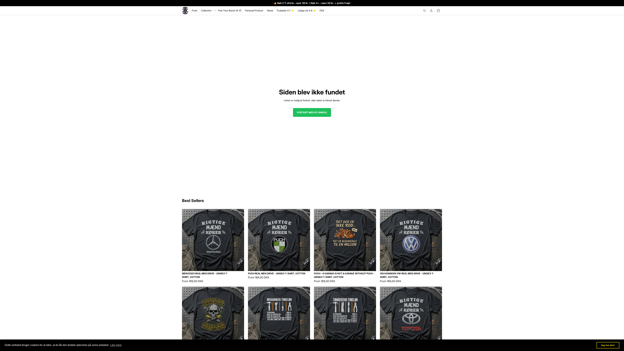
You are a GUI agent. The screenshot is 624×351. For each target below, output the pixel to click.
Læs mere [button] (116, 345)
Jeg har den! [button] (608, 345)
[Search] (424, 10)
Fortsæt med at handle (312, 112)
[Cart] (438, 10)
